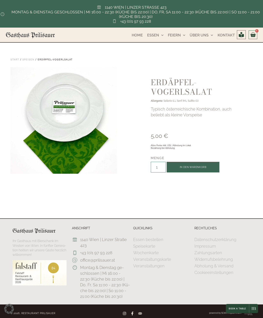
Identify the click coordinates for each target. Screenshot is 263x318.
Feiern (174, 35)
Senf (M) (181, 100)
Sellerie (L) (169, 100)
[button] (9, 309)
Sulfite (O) (193, 100)
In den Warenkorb (193, 167)
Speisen (28, 59)
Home (137, 35)
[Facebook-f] (132, 313)
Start (14, 59)
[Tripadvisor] (140, 313)
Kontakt (226, 35)
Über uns (199, 35)
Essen (153, 35)
